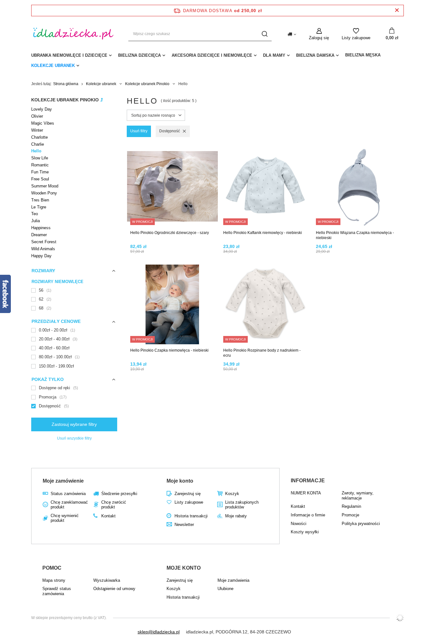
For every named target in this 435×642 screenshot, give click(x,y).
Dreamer (39, 234)
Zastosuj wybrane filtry (74, 424)
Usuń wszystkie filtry (74, 438)
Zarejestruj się (188, 493)
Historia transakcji (191, 516)
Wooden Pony (44, 193)
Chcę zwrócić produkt (113, 505)
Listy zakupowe (356, 37)
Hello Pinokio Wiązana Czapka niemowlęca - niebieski (355, 235)
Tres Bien (40, 200)
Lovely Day (41, 109)
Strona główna (65, 84)
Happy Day (41, 255)
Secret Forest (43, 241)
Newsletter (184, 524)
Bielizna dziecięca (139, 55)
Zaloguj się (319, 37)
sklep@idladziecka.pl (159, 631)
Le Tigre (38, 207)
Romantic (40, 165)
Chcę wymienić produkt (65, 518)
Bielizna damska (315, 55)
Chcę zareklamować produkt (69, 505)
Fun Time (40, 172)
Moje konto (180, 481)
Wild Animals (43, 248)
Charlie (37, 144)
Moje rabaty (236, 516)
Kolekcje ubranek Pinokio (147, 84)
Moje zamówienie (63, 481)
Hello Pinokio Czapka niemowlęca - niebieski (169, 350)
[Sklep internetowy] (400, 618)
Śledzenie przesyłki (119, 493)
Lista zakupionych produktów (242, 505)
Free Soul (40, 179)
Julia (35, 220)
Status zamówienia (68, 493)
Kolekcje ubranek (53, 65)
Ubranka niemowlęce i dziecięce (69, 55)
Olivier (37, 116)
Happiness (41, 227)
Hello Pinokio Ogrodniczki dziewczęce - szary (169, 232)
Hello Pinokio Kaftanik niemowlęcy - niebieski (262, 232)
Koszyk (232, 493)
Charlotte (39, 137)
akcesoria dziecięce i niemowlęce (212, 55)
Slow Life (39, 158)
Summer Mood (44, 186)
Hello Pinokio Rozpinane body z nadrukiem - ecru (262, 353)
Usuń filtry (138, 131)
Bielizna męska (363, 55)
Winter (37, 130)
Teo (34, 213)
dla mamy (274, 55)
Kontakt (108, 516)
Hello (36, 151)
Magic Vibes (42, 123)
